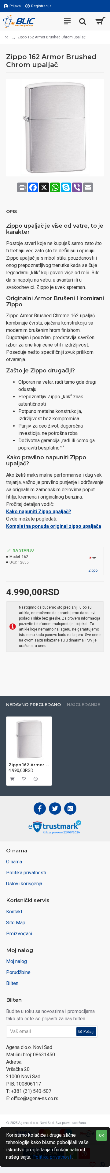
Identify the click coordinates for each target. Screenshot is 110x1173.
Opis (11, 211)
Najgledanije (83, 704)
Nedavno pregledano (33, 704)
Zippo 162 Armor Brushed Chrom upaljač (29, 764)
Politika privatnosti (52, 1157)
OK (101, 1135)
